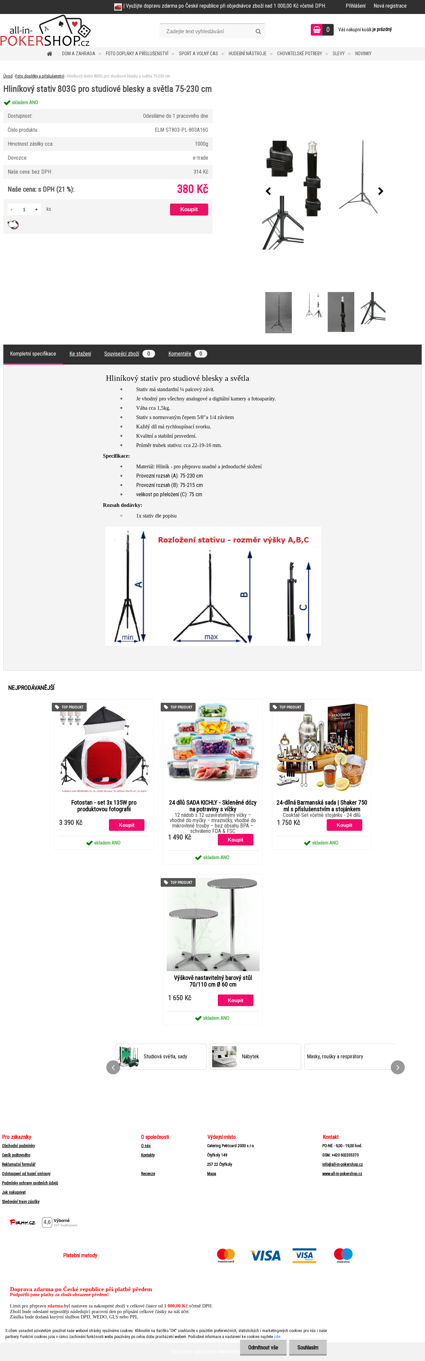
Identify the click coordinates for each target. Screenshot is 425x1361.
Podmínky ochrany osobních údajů (30, 1183)
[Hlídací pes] (13, 223)
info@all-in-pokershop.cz (342, 1164)
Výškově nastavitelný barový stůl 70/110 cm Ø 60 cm (213, 981)
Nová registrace (390, 6)
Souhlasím (308, 1347)
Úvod (8, 76)
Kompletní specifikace (33, 354)
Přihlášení (356, 6)
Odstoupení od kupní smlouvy (26, 1173)
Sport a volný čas (198, 53)
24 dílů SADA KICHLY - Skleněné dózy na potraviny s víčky (213, 806)
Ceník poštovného (16, 1155)
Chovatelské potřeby (299, 53)
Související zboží (127, 354)
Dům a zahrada (78, 53)
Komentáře (185, 354)
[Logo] (45, 30)
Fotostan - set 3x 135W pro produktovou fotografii (103, 806)
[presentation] (268, 192)
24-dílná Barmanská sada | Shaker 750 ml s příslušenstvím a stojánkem (322, 806)
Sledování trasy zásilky (21, 1201)
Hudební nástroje (248, 53)
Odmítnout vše (263, 1347)
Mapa (211, 1173)
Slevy (339, 53)
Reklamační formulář (19, 1164)
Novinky (363, 53)
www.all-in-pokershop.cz (342, 1173)
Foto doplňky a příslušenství (137, 53)
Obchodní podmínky (18, 1145)
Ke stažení (80, 354)
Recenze (148, 1173)
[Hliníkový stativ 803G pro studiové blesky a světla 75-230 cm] (324, 191)
